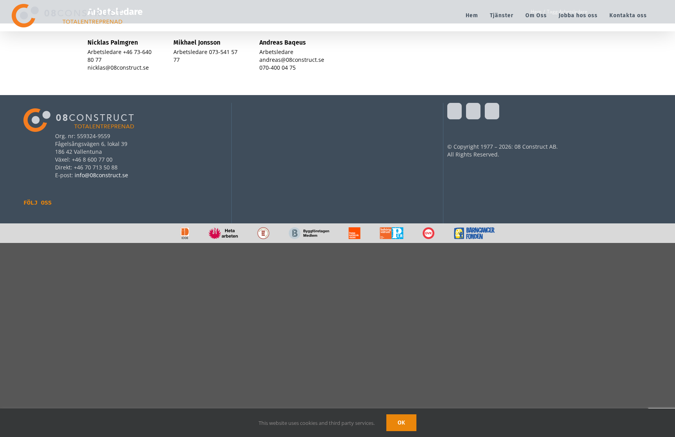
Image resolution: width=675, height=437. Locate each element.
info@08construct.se (101, 175)
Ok (401, 422)
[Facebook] (454, 111)
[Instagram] (473, 111)
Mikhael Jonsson (196, 42)
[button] (661, 15)
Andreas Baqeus (282, 42)
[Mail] (492, 111)
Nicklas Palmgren (113, 42)
